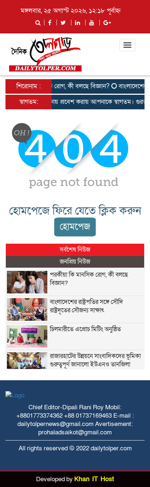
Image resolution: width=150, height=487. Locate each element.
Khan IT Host (94, 479)
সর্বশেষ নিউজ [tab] (75, 249)
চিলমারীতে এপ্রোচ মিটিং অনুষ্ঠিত (85, 329)
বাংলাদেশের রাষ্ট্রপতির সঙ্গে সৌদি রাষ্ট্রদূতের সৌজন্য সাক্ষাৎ (86, 306)
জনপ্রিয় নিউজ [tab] (75, 261)
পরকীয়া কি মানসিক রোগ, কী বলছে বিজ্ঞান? (55, 86)
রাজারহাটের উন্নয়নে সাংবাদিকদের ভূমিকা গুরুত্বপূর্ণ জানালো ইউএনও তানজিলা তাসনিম (95, 364)
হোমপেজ (75, 227)
